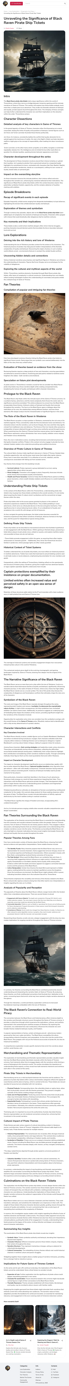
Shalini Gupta (10, 28)
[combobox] (44, 4)
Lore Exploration (14, 11)
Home (5, 11)
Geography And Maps (27, 11)
